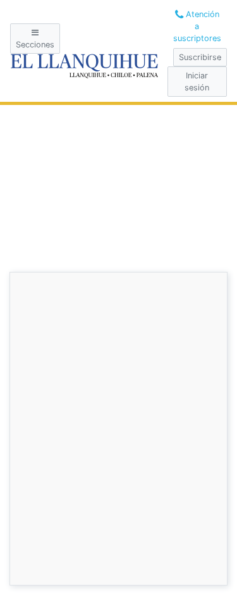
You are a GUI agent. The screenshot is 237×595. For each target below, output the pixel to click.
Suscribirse (200, 57)
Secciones (35, 44)
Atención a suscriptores (197, 26)
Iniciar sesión (197, 81)
